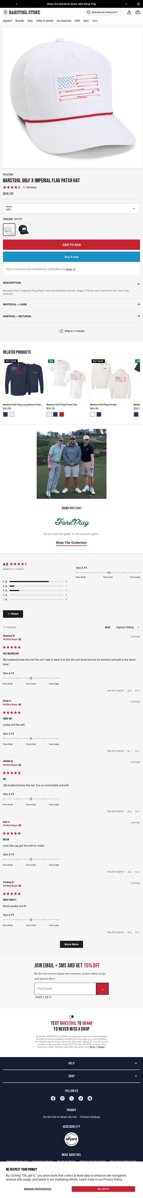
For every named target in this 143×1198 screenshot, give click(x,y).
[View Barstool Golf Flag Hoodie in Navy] (98, 414)
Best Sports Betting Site (123, 1161)
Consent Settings (90, 1117)
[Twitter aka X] (71, 1098)
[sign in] (129, 12)
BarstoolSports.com (17, 1161)
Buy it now (72, 257)
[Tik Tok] (80, 1098)
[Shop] (90, 1098)
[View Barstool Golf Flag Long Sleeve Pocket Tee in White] (11, 414)
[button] (19, 187)
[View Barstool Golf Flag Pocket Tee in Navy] (55, 414)
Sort (108, 627)
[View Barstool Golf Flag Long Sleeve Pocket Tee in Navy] (5, 414)
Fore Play (8, 174)
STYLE (9, 206)
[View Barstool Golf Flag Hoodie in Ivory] (92, 414)
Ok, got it (103, 1189)
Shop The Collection (71, 542)
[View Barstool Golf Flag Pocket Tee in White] (49, 414)
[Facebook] (53, 1098)
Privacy (101, 1047)
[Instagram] (62, 1098)
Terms (92, 1047)
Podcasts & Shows (43, 1161)
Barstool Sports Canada (93, 1161)
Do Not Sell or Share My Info (60, 1117)
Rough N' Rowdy (66, 1161)
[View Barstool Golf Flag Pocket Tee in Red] (61, 414)
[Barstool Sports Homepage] (22, 12)
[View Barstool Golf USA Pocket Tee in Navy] (136, 414)
